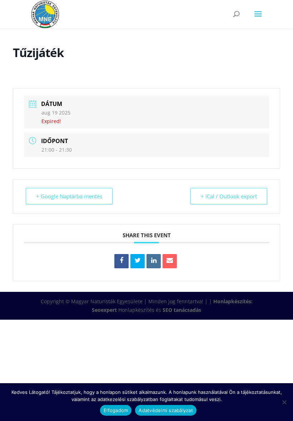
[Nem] (284, 402)
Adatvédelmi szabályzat (166, 410)
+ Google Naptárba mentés (69, 196)
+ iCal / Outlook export (229, 196)
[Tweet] (137, 261)
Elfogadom (116, 410)
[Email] (170, 261)
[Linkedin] (153, 261)
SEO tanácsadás (182, 309)
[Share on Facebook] (121, 261)
